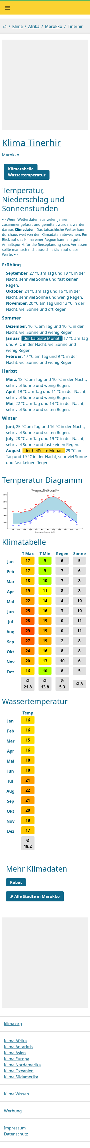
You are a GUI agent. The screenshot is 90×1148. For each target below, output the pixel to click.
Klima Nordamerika (22, 1065)
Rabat (16, 882)
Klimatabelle (21, 169)
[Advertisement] (45, 85)
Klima (17, 26)
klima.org (13, 1023)
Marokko (53, 26)
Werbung (13, 1111)
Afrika (34, 26)
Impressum (15, 1128)
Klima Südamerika (21, 1077)
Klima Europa (16, 1059)
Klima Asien (15, 1053)
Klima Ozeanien (19, 1071)
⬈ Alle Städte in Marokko (35, 896)
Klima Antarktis (18, 1047)
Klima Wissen (16, 1094)
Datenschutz (16, 1134)
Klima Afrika (15, 1040)
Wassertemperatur (27, 175)
